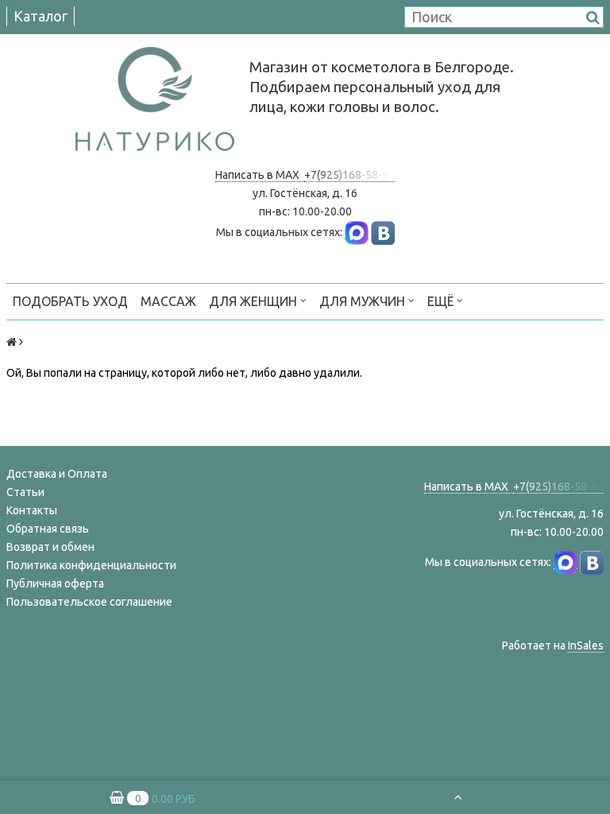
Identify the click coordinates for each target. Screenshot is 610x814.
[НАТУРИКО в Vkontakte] (383, 232)
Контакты (31, 510)
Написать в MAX (259, 175)
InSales (586, 645)
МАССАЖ (168, 301)
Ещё (440, 301)
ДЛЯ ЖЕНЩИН (254, 301)
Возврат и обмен (50, 547)
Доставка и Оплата (56, 473)
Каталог (41, 16)
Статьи (25, 492)
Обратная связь (47, 528)
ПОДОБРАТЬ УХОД (70, 301)
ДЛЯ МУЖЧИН (363, 301)
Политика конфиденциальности (91, 565)
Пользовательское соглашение (89, 601)
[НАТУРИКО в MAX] (357, 232)
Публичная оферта (55, 583)
